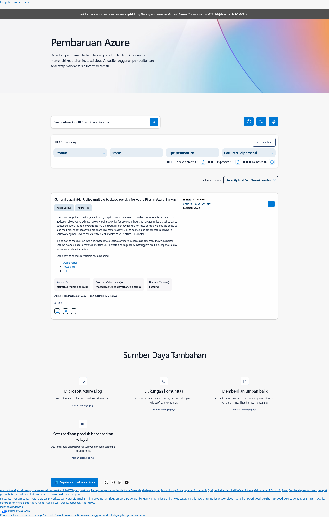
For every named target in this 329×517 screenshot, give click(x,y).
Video (230, 498)
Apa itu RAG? (89, 502)
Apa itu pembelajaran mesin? (300, 498)
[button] (249, 121)
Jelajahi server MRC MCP (229, 14)
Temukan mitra (84, 498)
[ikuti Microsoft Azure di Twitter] (106, 482)
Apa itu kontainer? (71, 502)
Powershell (69, 266)
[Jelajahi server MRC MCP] (273, 121)
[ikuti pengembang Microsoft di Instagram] (113, 482)
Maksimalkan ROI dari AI (267, 490)
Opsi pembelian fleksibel (221, 490)
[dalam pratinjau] (238, 162)
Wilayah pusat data (79, 490)
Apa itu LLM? (53, 502)
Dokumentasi (100, 498)
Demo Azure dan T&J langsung (64, 494)
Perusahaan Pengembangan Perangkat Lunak (25, 498)
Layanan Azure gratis (195, 490)
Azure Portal (70, 262)
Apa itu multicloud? (273, 498)
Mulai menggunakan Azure (32, 490)
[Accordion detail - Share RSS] (65, 311)
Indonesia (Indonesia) (12, 506)
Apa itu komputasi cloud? (248, 498)
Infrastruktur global (58, 490)
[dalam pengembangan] (203, 162)
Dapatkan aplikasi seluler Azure (77, 482)
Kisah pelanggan (151, 490)
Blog (111, 498)
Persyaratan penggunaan (91, 515)
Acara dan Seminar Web (166, 498)
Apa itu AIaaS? (37, 502)
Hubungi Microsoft (43, 515)
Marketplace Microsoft (63, 498)
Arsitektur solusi (25, 494)
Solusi (285, 490)
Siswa (148, 498)
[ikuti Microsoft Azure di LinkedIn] (120, 482)
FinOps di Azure (244, 490)
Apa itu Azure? (8, 490)
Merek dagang (113, 515)
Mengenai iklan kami (133, 515)
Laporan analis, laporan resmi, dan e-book (203, 498)
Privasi (57, 515)
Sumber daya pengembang (129, 498)
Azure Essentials (132, 490)
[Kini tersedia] (272, 162)
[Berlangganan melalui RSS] (261, 121)
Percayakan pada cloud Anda (107, 490)
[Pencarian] (154, 122)
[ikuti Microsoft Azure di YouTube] (127, 482)
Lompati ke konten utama (15, 2)
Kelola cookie (69, 515)
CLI (65, 271)
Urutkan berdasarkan (211, 180)
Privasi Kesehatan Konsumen (16, 515)
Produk (165, 490)
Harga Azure (176, 490)
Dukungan (40, 494)
